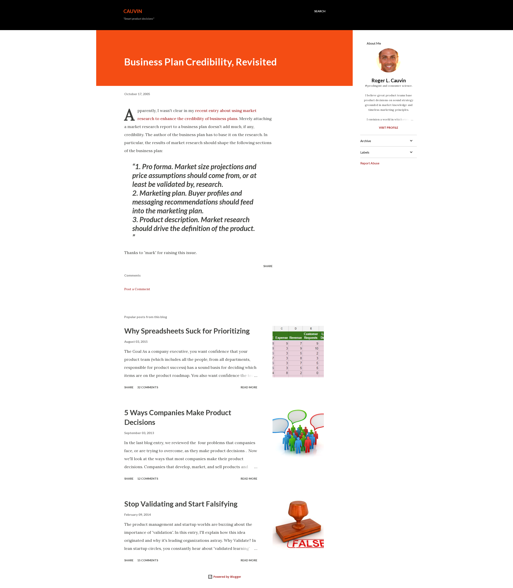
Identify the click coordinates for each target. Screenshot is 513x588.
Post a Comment (137, 289)
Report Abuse (369, 163)
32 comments (147, 387)
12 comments (147, 478)
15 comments (147, 560)
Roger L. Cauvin (389, 80)
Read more (249, 387)
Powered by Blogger (227, 577)
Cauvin (132, 11)
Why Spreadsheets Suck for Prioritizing (187, 330)
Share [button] (268, 266)
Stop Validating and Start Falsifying (180, 503)
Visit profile (388, 127)
